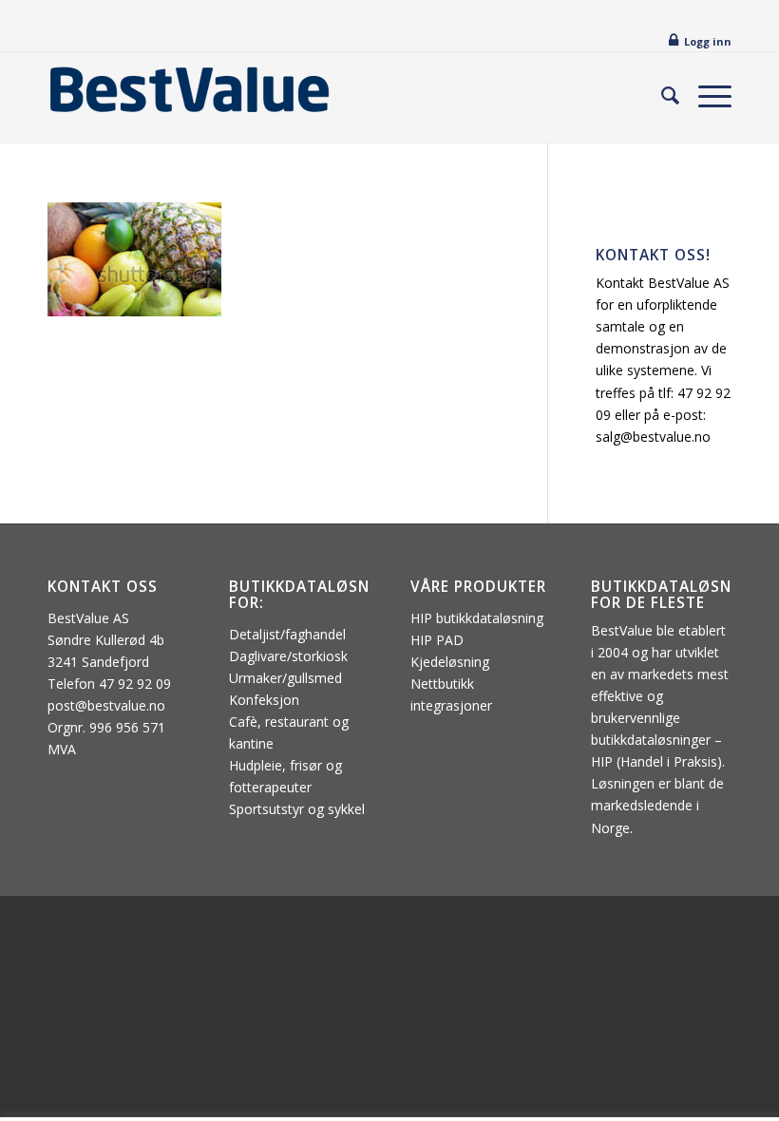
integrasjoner (451, 705)
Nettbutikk (442, 683)
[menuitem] (660, 95)
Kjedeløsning (449, 662)
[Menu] (705, 95)
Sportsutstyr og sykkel (297, 809)
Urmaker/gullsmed (285, 678)
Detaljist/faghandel (287, 634)
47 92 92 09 (135, 683)
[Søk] (660, 95)
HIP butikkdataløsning (476, 618)
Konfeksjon (264, 700)
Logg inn (708, 41)
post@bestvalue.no (106, 705)
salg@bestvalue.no (653, 437)
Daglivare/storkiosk (288, 656)
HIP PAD (437, 640)
